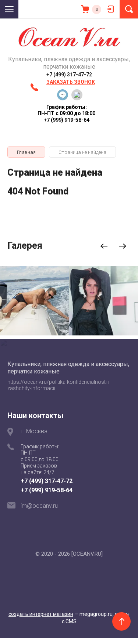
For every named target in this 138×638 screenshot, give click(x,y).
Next (122, 246)
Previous (104, 246)
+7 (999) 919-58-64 (46, 490)
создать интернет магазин (40, 614)
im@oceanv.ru (39, 505)
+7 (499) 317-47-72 (69, 74)
